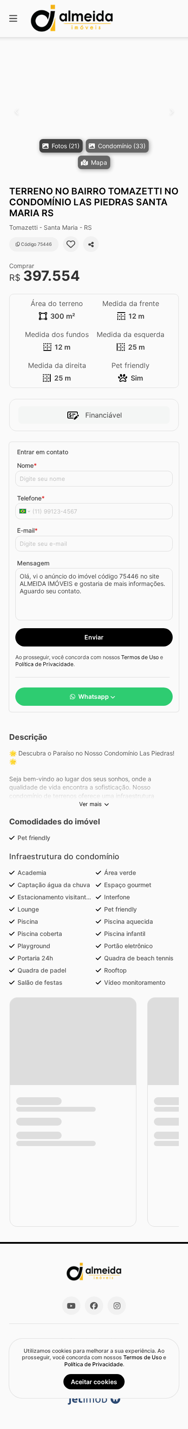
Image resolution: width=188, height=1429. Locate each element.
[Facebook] (94, 1305)
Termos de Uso (140, 657)
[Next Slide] (171, 111)
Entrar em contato (42, 452)
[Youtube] (71, 1305)
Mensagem (33, 563)
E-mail (27, 530)
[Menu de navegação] (13, 18)
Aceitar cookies (94, 1381)
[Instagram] (117, 1305)
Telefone (31, 498)
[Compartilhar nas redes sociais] (91, 244)
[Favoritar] (71, 244)
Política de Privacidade (44, 664)
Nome (27, 465)
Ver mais (90, 804)
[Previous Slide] (16, 111)
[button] (94, 111)
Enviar (94, 637)
